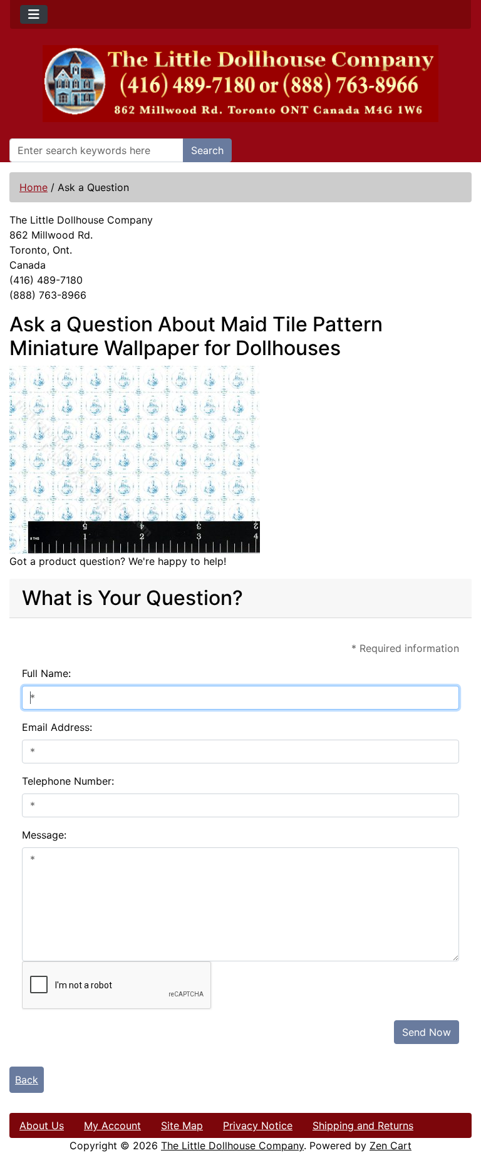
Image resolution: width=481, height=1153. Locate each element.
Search (207, 150)
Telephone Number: (68, 781)
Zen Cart (390, 1145)
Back (26, 1079)
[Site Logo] (240, 83)
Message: (44, 835)
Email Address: (57, 727)
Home (33, 187)
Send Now (426, 1032)
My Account (112, 1125)
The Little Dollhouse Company (232, 1145)
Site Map (182, 1125)
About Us (41, 1125)
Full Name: (46, 673)
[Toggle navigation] (34, 14)
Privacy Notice (257, 1125)
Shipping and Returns (363, 1125)
